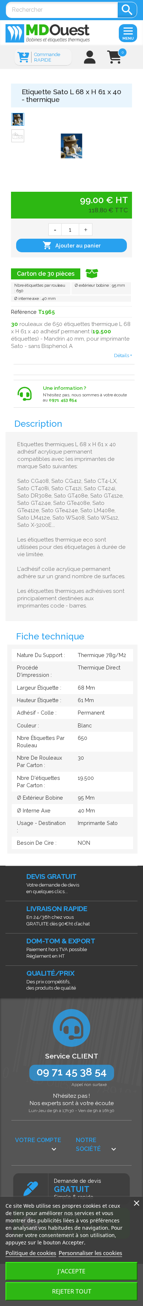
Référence (24, 312)
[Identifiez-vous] (90, 60)
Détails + (123, 355)
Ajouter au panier (72, 245)
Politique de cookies (31, 1253)
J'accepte (71, 1271)
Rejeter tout (71, 1291)
